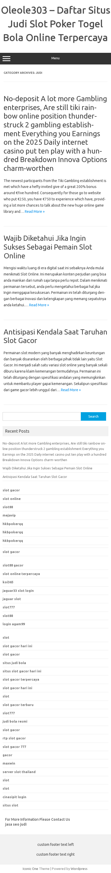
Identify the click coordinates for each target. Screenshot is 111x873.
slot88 (8, 507)
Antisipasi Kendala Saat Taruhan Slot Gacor (35, 476)
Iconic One (30, 868)
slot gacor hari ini (17, 646)
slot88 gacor (13, 565)
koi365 (8, 582)
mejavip (9, 515)
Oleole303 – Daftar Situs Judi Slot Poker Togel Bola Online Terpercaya (55, 23)
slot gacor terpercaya (21, 679)
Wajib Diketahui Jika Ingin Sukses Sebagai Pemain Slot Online (48, 246)
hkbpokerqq (13, 524)
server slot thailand (19, 772)
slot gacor (11, 490)
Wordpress (79, 868)
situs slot (10, 805)
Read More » (35, 211)
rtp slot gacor (14, 738)
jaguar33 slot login (18, 590)
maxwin (9, 763)
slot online (12, 498)
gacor (7, 755)
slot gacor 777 (14, 746)
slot (6, 637)
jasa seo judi (16, 824)
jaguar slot (12, 599)
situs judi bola (14, 663)
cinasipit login (14, 797)
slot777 (9, 607)
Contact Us (60, 819)
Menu (55, 58)
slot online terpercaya (21, 574)
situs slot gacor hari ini (22, 671)
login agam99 (14, 624)
